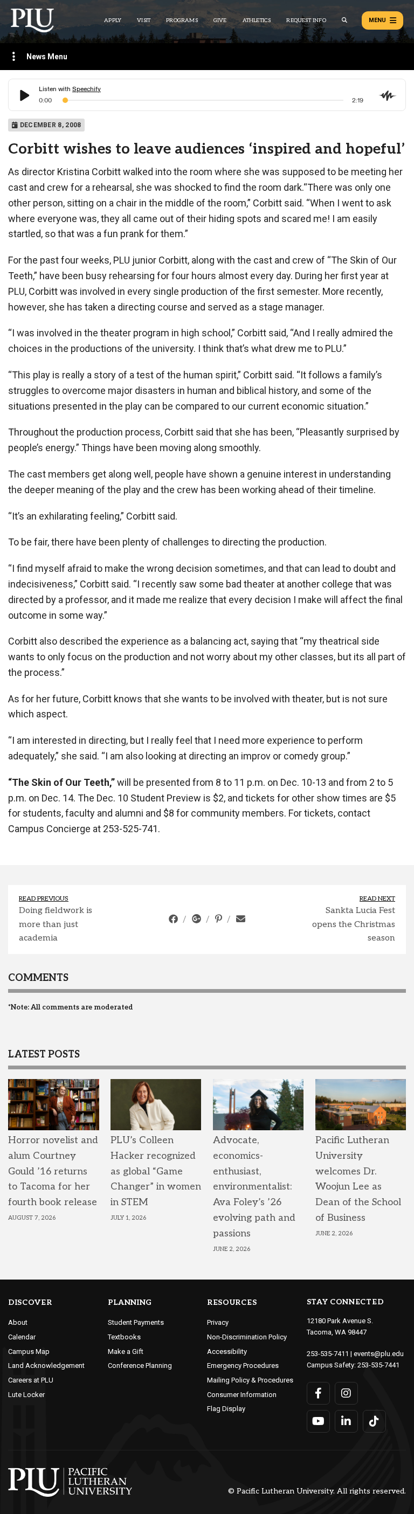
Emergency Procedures (243, 1365)
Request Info (306, 20)
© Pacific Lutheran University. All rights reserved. (317, 1492)
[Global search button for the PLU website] (344, 20)
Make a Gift (125, 1351)
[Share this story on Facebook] (174, 919)
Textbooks (124, 1337)
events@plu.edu (379, 1354)
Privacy (218, 1322)
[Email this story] (240, 919)
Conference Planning (140, 1365)
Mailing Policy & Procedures (250, 1380)
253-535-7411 (328, 1354)
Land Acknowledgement (46, 1365)
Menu (377, 20)
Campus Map (29, 1351)
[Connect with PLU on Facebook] (318, 1393)
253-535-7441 (378, 1365)
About (17, 1322)
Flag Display (226, 1409)
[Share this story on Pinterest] (219, 919)
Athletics (257, 20)
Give (220, 20)
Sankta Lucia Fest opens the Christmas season (353, 924)
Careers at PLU (30, 1380)
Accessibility (227, 1351)
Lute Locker (26, 1395)
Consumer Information (242, 1395)
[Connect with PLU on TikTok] (374, 1421)
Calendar (22, 1337)
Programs (182, 20)
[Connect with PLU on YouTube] (318, 1421)
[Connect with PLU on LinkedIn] (346, 1421)
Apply (112, 20)
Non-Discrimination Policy (247, 1337)
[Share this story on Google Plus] (197, 919)
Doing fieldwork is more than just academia (55, 924)
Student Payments (136, 1322)
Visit (143, 20)
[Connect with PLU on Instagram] (346, 1393)
